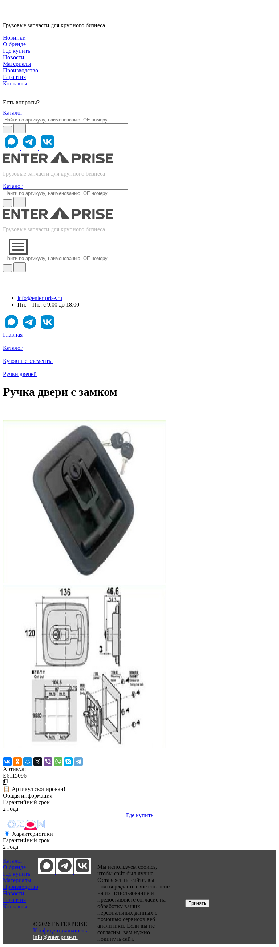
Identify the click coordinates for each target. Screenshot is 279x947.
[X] (37, 761)
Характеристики (32, 834)
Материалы (17, 880)
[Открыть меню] (18, 247)
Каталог (13, 112)
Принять (197, 903)
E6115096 (15, 775)
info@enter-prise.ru (39, 298)
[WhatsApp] (58, 761)
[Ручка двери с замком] (84, 581)
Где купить (139, 815)
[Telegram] (78, 761)
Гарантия (14, 900)
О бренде (14, 867)
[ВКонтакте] (7, 761)
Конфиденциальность (60, 930)
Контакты (15, 906)
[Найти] (19, 128)
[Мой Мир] (27, 761)
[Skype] (68, 761)
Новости (13, 893)
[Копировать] (5, 782)
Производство (20, 887)
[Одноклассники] (17, 761)
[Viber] (48, 761)
